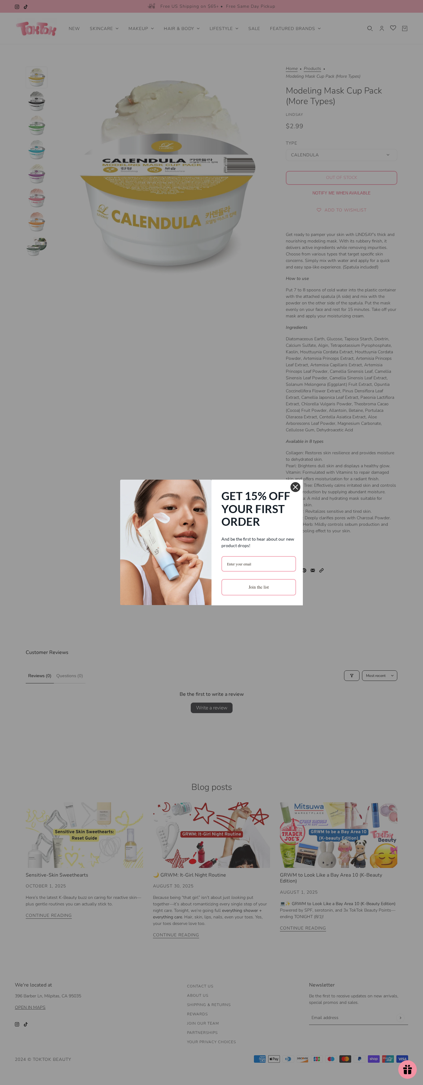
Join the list (259, 587)
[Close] (295, 487)
